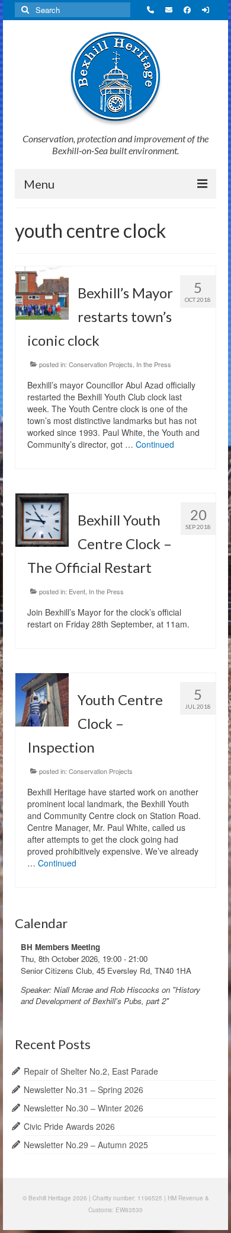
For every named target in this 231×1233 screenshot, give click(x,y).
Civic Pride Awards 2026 (69, 1126)
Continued (155, 444)
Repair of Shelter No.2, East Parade (91, 1071)
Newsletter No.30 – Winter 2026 (83, 1108)
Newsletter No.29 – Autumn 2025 (86, 1145)
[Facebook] (188, 10)
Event (77, 591)
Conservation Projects (101, 364)
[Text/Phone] (152, 10)
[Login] (207, 10)
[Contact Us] (170, 10)
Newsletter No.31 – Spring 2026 (83, 1089)
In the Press (153, 364)
